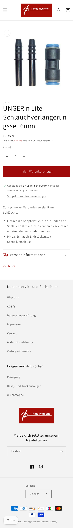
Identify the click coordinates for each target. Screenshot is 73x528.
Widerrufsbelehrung (20, 342)
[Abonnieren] (61, 451)
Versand (18, 140)
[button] (5, 10)
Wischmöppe (15, 395)
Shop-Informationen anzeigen (26, 196)
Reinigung (13, 377)
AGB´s (11, 306)
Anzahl (7, 147)
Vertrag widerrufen (19, 351)
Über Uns (13, 297)
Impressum (14, 324)
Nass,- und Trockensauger (24, 386)
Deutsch (34, 493)
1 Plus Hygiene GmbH (31, 522)
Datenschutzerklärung (21, 315)
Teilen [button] (12, 266)
